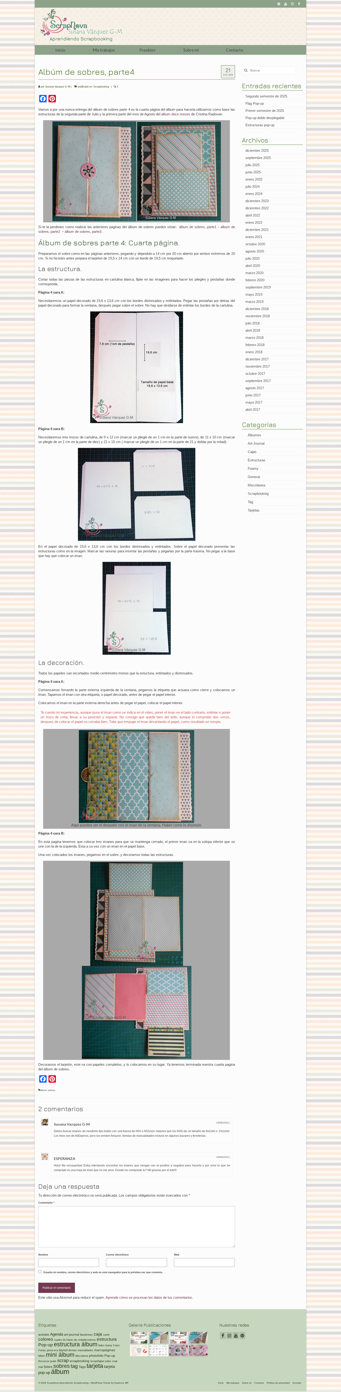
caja (98, 1334)
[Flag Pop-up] (158, 1337)
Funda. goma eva (48, 1350)
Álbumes (254, 435)
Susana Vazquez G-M (57, 86)
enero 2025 (253, 179)
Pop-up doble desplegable (264, 118)
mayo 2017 (253, 402)
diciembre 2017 (257, 359)
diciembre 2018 (257, 309)
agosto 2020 (254, 251)
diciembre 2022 (257, 208)
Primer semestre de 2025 (264, 111)
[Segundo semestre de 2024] (178, 1350)
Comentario (46, 1202)
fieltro (101, 1345)
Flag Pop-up (254, 103)
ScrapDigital (97, 1361)
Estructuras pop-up (259, 125)
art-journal (71, 1334)
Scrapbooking (101, 86)
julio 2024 (252, 186)
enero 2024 (253, 194)
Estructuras (256, 460)
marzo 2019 (254, 302)
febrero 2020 (254, 280)
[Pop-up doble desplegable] (198, 1337)
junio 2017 (253, 395)
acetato (43, 1334)
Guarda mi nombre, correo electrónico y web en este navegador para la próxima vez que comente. (103, 1272)
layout (63, 1350)
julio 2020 (252, 258)
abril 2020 (252, 266)
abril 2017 (252, 409)
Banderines (86, 1334)
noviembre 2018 (257, 316)
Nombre (43, 1254)
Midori (41, 1355)
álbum (43, 1090)
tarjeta (95, 1365)
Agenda (56, 1334)
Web (176, 1254)
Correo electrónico (117, 1254)
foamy (108, 1345)
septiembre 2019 (258, 287)
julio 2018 (252, 323)
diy (75, 1339)
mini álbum (60, 1355)
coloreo (45, 1339)
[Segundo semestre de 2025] (138, 1337)
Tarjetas (254, 510)
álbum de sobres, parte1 (197, 227)
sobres (51, 1090)
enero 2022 (253, 222)
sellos (108, 1361)
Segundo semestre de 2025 (266, 96)
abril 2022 (252, 215)
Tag (250, 502)
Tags (82, 1367)
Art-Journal (256, 443)
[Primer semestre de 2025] (178, 1337)
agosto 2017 (254, 388)
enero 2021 (253, 237)
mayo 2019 (253, 294)
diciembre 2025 (257, 150)
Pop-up (109, 1355)
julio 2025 (252, 165)
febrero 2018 (254, 345)
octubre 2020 (255, 244)
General (254, 477)
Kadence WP (121, 1383)
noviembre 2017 (257, 366)
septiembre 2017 (258, 381)
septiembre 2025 (258, 158)
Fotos (116, 1345)
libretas (73, 1350)
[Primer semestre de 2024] (198, 1350)
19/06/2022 (222, 1122)
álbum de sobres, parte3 (82, 231)
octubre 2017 (255, 374)
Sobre (48, 1367)
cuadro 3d (59, 1339)
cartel (106, 1334)
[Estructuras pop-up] (138, 1350)
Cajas (252, 452)
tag (74, 1366)
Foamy (253, 468)
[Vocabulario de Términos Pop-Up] (158, 1350)
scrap (63, 1360)
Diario (69, 1339)
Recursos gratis (47, 1361)
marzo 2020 (254, 273)
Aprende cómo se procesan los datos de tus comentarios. (149, 1297)
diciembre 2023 (257, 201)
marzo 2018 (254, 338)
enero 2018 (253, 352)
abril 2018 (252, 330)
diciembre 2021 (257, 230)
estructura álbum (75, 1344)
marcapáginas (104, 1350)
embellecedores (87, 1339)
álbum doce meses (175, 114)
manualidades (85, 1350)
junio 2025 (253, 172)
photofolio (96, 1355)
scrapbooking (79, 1361)
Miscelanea (256, 485)
